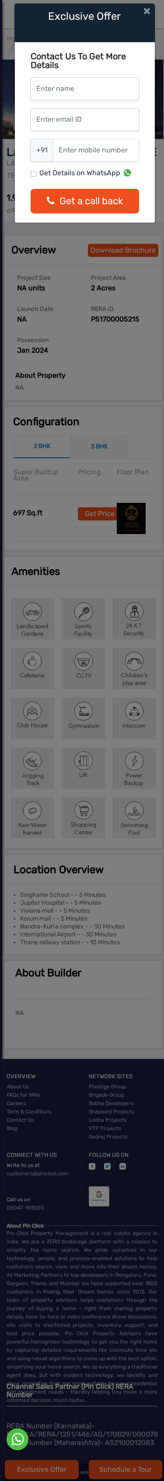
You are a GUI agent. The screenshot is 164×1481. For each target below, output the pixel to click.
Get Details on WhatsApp (79, 173)
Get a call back (91, 201)
